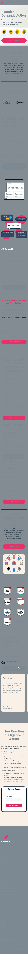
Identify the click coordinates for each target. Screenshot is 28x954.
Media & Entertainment (7, 894)
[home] (7, 2)
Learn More (14, 287)
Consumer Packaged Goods (8, 888)
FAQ (2, 926)
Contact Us (4, 929)
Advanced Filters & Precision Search (10, 862)
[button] (25, 2)
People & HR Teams (6, 885)
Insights (3, 903)
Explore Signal (14, 501)
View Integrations (14, 546)
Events (3, 923)
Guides (3, 911)
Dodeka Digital (21, 944)
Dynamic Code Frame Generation (9, 859)
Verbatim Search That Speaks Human (10, 865)
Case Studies (4, 906)
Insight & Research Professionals (10, 882)
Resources (4, 900)
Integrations (4, 871)
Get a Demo (4, 874)
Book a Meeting (14, 40)
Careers (3, 920)
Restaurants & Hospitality (8, 891)
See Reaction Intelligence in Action (14, 166)
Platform (3, 856)
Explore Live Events (14, 418)
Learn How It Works (14, 342)
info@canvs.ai (5, 847)
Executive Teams (6, 879)
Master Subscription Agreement (9, 940)
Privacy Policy (5, 937)
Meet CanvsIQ (5, 868)
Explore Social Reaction (14, 456)
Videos (3, 908)
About (3, 917)
